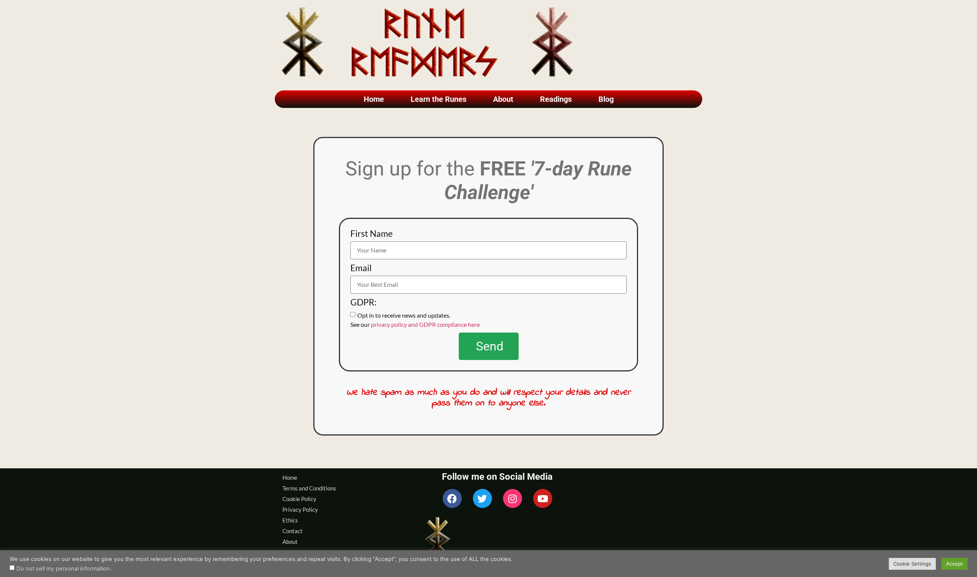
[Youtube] (542, 498)
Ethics (290, 520)
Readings (556, 99)
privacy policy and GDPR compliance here (425, 324)
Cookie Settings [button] (912, 564)
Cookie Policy (299, 498)
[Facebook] (452, 498)
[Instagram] (512, 498)
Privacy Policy (300, 509)
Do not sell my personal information (63, 569)
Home (374, 99)
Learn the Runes (438, 99)
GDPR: (363, 302)
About (503, 99)
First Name (371, 234)
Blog (606, 99)
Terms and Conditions (309, 488)
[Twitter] (482, 498)
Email (361, 268)
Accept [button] (954, 564)
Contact (292, 530)
